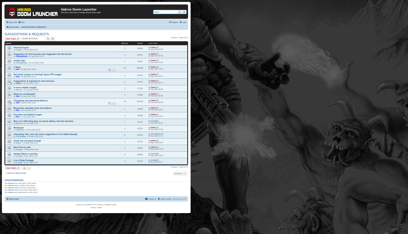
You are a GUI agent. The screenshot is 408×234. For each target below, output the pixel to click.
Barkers (19, 90)
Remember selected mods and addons (32, 108)
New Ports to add (22, 147)
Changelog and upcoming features (31, 100)
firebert (18, 143)
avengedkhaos (21, 63)
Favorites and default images (28, 114)
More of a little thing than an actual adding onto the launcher (43, 121)
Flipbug (19, 50)
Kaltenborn (20, 130)
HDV (18, 69)
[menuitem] (21, 22)
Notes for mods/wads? (25, 94)
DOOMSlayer (21, 136)
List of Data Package (24, 160)
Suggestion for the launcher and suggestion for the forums (43, 54)
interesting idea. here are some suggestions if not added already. (46, 134)
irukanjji (154, 121)
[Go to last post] (158, 47)
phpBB (87, 204)
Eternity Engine (21, 47)
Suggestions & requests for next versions (34, 81)
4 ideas (17, 67)
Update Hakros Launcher (26, 154)
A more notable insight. (25, 87)
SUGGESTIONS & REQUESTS (26, 34)
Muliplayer (19, 127)
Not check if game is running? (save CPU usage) (37, 74)
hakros (154, 47)
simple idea (19, 60)
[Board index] (33, 11)
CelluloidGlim (21, 56)
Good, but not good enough (27, 141)
